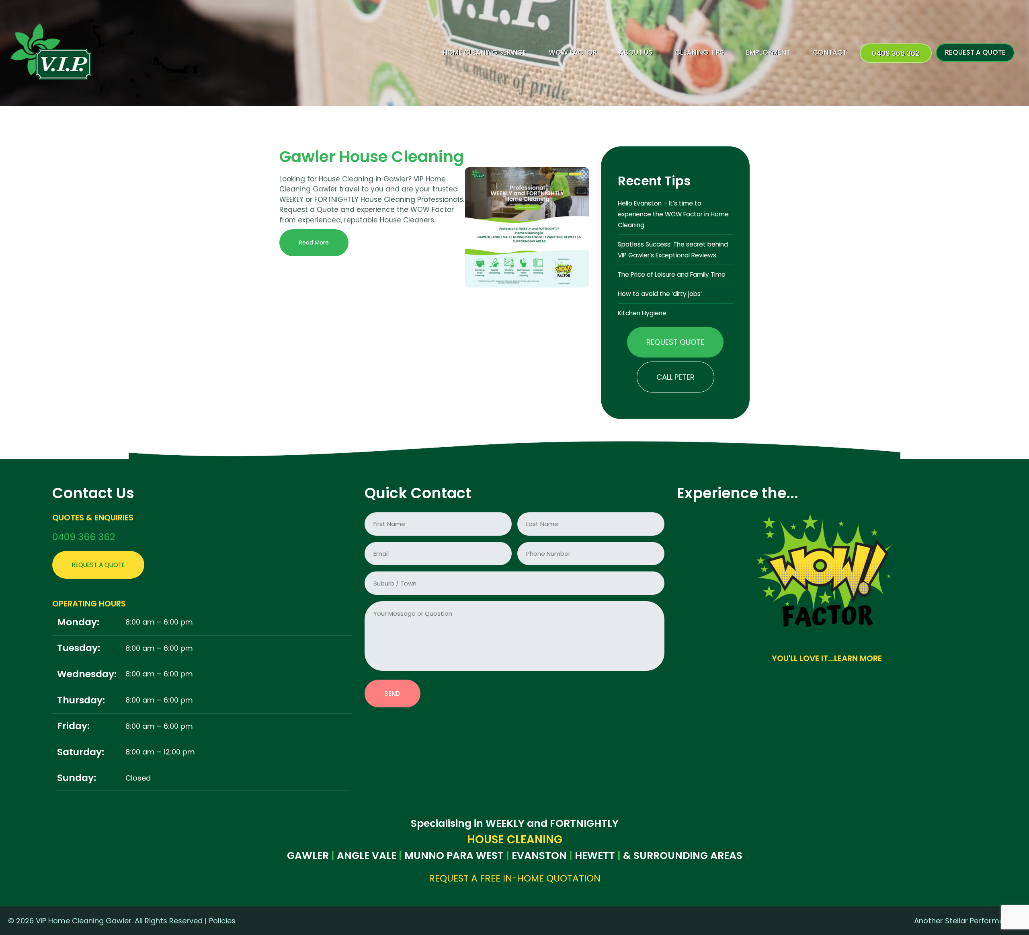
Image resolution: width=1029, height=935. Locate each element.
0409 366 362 (83, 536)
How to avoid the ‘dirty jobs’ (660, 294)
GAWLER (308, 855)
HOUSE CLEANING (514, 839)
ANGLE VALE (366, 855)
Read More (314, 242)
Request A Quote (98, 565)
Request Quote (675, 342)
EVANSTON (539, 855)
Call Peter (675, 377)
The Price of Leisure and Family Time (672, 274)
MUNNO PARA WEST (454, 855)
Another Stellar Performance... (967, 921)
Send (392, 693)
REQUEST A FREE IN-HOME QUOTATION (515, 878)
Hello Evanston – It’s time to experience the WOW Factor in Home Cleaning (673, 214)
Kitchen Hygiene (642, 313)
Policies (222, 921)
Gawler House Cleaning (371, 156)
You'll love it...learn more (827, 658)
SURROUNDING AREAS (687, 855)
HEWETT (595, 855)
